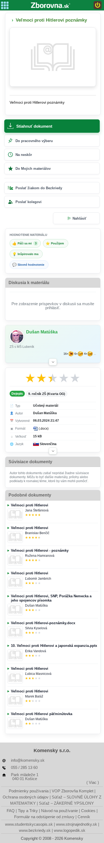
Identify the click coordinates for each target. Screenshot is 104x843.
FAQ (11, 810)
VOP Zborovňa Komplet (72, 791)
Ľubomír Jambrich (38, 578)
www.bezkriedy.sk (35, 830)
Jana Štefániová (37, 510)
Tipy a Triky (28, 810)
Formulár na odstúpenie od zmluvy (44, 816)
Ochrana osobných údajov (26, 797)
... (95, 353)
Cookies (88, 810)
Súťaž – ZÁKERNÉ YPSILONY (66, 803)
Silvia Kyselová (36, 628)
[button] (53, 361)
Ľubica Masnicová (38, 674)
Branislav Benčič (37, 533)
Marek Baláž (34, 696)
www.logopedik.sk (69, 830)
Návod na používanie (59, 810)
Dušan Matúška (36, 605)
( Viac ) (92, 782)
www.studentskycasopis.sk (29, 824)
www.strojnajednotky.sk (76, 824)
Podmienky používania (29, 791)
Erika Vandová (35, 651)
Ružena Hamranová (39, 556)
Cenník (84, 816)
